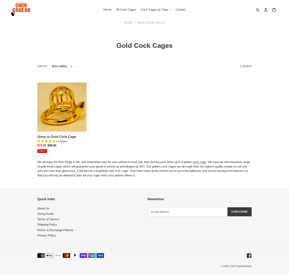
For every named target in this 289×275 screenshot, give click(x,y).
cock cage (199, 162)
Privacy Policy (46, 235)
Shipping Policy (47, 224)
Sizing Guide (45, 213)
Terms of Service (48, 219)
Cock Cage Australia (241, 266)
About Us (43, 208)
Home (128, 22)
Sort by (42, 66)
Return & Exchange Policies (55, 230)
